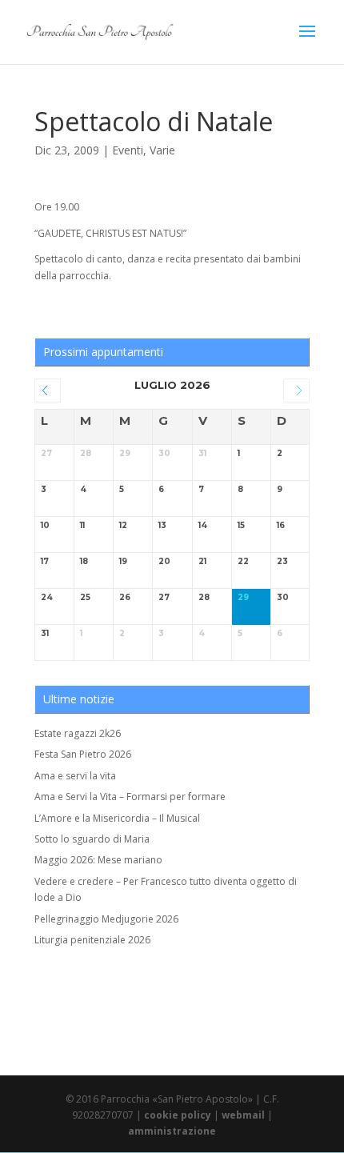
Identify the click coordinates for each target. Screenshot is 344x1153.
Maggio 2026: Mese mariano (98, 860)
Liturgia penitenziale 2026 (92, 940)
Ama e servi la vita (75, 776)
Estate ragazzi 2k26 (77, 733)
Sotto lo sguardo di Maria (92, 839)
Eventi (127, 150)
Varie (162, 150)
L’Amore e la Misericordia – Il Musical (117, 818)
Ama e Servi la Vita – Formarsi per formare (130, 796)
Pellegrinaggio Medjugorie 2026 (106, 919)
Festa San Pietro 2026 (82, 754)
